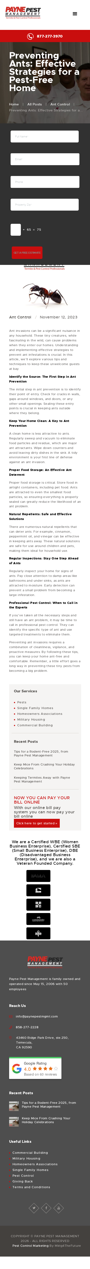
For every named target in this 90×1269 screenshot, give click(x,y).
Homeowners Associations (39, 714)
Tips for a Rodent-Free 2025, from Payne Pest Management (41, 753)
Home (14, 104)
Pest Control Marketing (30, 1246)
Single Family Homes (35, 708)
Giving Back (22, 1181)
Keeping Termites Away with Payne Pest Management (42, 779)
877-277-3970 (50, 36)
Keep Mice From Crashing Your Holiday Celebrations (44, 766)
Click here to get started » (36, 823)
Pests (21, 702)
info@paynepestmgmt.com (37, 1016)
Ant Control (60, 104)
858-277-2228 (27, 1027)
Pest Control (23, 1176)
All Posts (34, 104)
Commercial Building (35, 725)
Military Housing (31, 719)
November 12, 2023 (58, 317)
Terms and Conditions (31, 1187)
